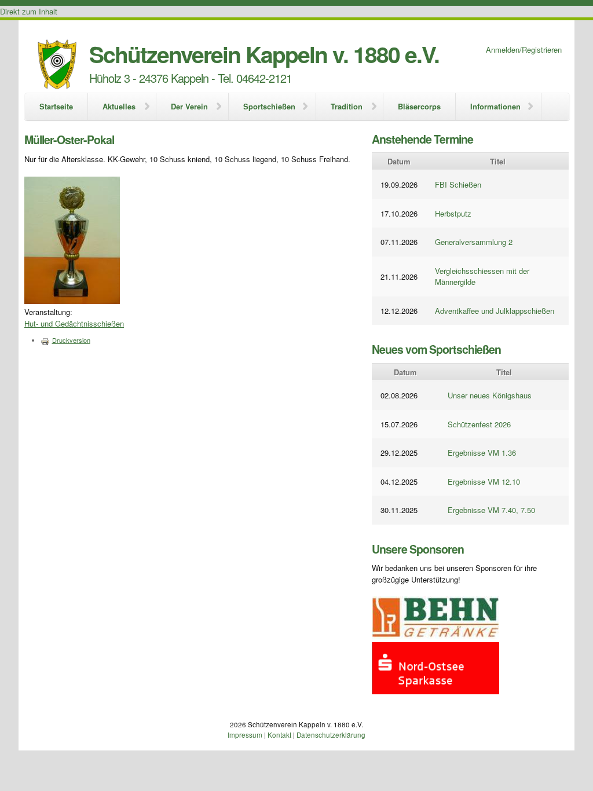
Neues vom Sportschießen (436, 349)
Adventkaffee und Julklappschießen (494, 310)
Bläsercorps (419, 106)
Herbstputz (453, 213)
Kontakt (279, 734)
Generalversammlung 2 (474, 241)
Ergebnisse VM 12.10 (484, 481)
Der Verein (189, 106)
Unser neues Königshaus (490, 395)
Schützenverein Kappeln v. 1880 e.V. (264, 54)
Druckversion (71, 340)
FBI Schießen (458, 184)
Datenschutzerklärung (330, 734)
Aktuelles (119, 106)
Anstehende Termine (422, 139)
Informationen (495, 106)
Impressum (245, 734)
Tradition (347, 106)
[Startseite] (56, 65)
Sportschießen (269, 106)
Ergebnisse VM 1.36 (482, 452)
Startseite (56, 106)
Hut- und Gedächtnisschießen (74, 323)
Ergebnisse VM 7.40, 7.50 (491, 509)
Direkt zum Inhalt (28, 11)
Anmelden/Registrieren (524, 49)
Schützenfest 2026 (479, 424)
